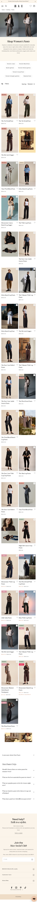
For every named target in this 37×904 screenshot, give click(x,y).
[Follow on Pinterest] (21, 887)
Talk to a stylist (18, 833)
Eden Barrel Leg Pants (26, 189)
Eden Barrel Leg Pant (8, 331)
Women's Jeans (11, 64)
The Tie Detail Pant (7, 121)
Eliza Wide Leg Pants (25, 618)
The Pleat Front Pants (25, 401)
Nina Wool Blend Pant (8, 189)
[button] (28, 84)
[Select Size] (17, 95)
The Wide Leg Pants (25, 223)
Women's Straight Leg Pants (12, 76)
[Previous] (1, 1)
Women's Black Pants (24, 64)
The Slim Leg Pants (25, 473)
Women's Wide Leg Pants (24, 68)
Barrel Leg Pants (10, 68)
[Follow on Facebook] (11, 887)
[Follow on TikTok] (25, 887)
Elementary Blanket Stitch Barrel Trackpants (7, 690)
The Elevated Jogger (7, 155)
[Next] (35, 1)
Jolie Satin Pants (6, 618)
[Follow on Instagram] (16, 887)
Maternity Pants (27, 76)
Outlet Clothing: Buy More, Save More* (18, 1)
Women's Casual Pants (18, 72)
